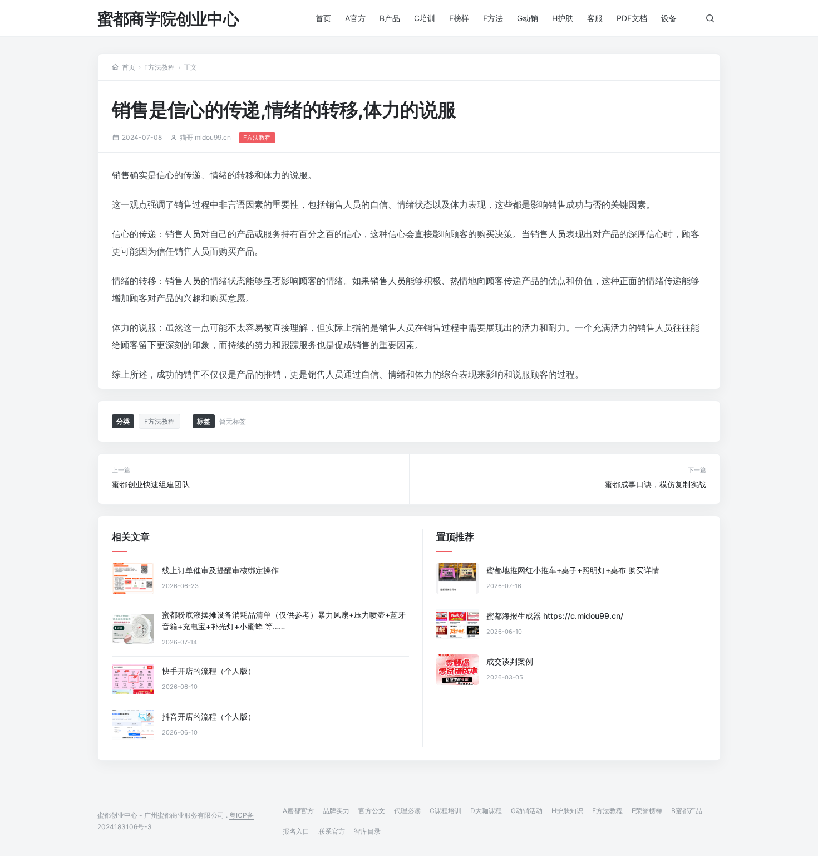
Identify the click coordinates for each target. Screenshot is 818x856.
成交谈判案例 (509, 661)
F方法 (493, 18)
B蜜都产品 (686, 810)
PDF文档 (632, 18)
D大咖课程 (486, 810)
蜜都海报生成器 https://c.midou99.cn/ (554, 615)
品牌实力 (336, 810)
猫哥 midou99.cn (205, 137)
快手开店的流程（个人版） (208, 671)
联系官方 (331, 831)
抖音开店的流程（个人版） (208, 716)
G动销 (527, 18)
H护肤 (562, 18)
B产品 (390, 18)
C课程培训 (445, 810)
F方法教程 (159, 67)
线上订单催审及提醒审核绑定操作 (220, 570)
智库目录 (367, 831)
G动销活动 (527, 810)
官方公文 (371, 810)
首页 (323, 18)
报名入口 (296, 831)
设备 (669, 18)
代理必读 (407, 810)
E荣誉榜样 (647, 810)
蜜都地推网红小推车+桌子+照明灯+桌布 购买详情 (572, 570)
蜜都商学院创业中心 (168, 19)
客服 (595, 18)
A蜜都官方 (298, 810)
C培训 (424, 18)
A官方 (355, 18)
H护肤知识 (567, 810)
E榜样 (459, 18)
